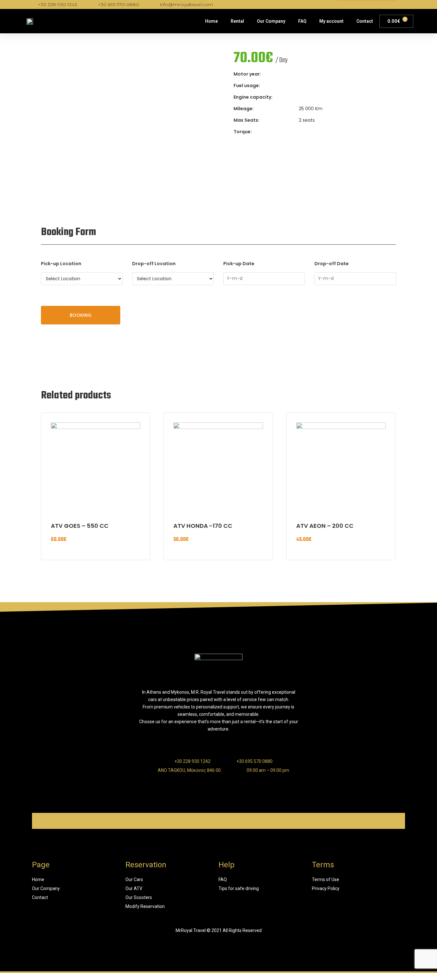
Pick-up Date (238, 263)
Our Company (271, 21)
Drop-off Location (154, 263)
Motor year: (247, 74)
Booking (80, 315)
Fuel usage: (247, 85)
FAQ (302, 21)
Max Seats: (246, 120)
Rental (237, 21)
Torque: (243, 131)
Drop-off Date (331, 263)
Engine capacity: (253, 97)
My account (331, 21)
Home (211, 21)
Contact (364, 21)
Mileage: (244, 108)
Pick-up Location (61, 263)
